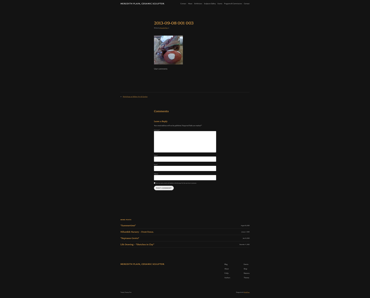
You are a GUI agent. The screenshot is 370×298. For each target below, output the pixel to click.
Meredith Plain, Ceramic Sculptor (142, 3)
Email (156, 164)
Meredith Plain (164, 28)
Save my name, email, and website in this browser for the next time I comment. (176, 183)
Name (156, 155)
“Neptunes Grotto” (129, 238)
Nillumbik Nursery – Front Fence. (137, 232)
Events (220, 3)
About (190, 3)
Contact (183, 3)
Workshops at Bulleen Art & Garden (135, 96)
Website (156, 174)
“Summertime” (128, 225)
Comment (157, 130)
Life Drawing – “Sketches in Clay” (137, 244)
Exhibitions (198, 3)
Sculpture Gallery (210, 3)
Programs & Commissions (233, 3)
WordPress (247, 292)
